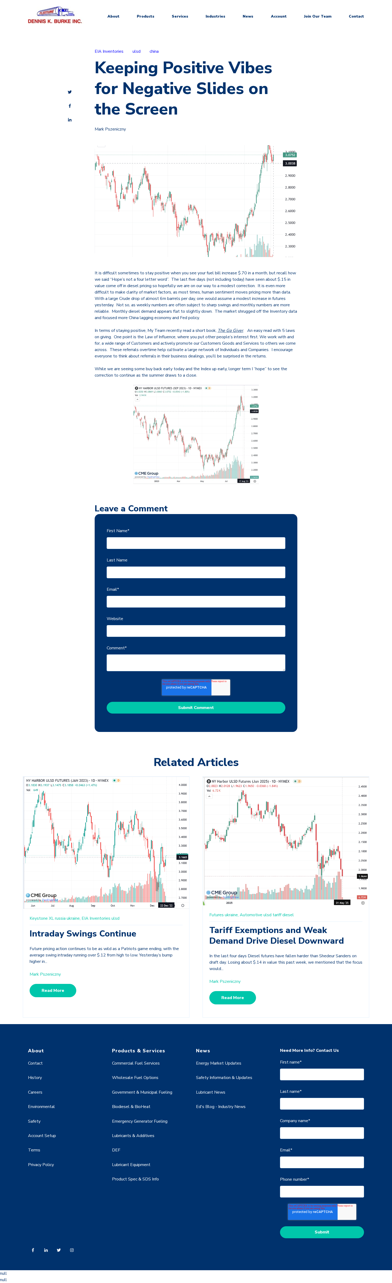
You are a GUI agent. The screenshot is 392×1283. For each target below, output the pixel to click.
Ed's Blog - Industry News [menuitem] (221, 1107)
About (113, 16)
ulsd (137, 51)
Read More (53, 990)
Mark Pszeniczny (110, 129)
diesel (288, 915)
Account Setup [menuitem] (42, 1136)
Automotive (251, 915)
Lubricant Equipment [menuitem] (131, 1165)
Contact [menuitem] (35, 1063)
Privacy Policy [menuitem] (41, 1165)
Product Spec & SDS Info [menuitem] (135, 1179)
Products (145, 16)
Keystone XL (42, 918)
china (154, 51)
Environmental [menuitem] (41, 1107)
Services (180, 16)
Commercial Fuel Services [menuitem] (136, 1063)
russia (60, 918)
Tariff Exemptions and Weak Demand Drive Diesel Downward (276, 935)
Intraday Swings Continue (83, 933)
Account (279, 16)
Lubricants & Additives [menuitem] (133, 1136)
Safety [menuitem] (34, 1121)
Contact (356, 16)
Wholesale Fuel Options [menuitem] (135, 1078)
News (248, 16)
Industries (215, 16)
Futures (216, 915)
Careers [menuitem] (35, 1092)
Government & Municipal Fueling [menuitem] (142, 1092)
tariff (277, 915)
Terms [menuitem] (34, 1150)
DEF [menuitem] (116, 1150)
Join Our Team (317, 16)
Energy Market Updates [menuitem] (218, 1063)
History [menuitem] (35, 1078)
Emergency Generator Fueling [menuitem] (139, 1121)
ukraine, (74, 918)
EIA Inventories (109, 51)
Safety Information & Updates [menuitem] (224, 1078)
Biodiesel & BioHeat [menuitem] (131, 1107)
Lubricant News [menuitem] (210, 1092)
